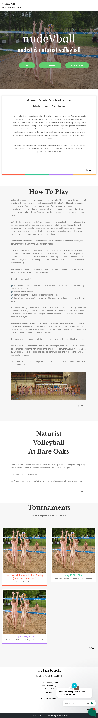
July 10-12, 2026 (73, 575)
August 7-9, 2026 (24, 636)
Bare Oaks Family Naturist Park (54, 716)
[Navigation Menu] (93, 5)
